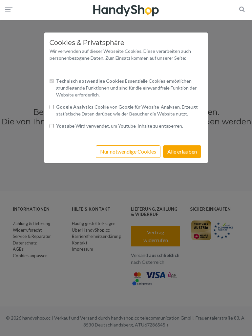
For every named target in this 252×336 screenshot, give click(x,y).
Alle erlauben (182, 151)
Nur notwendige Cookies (128, 151)
